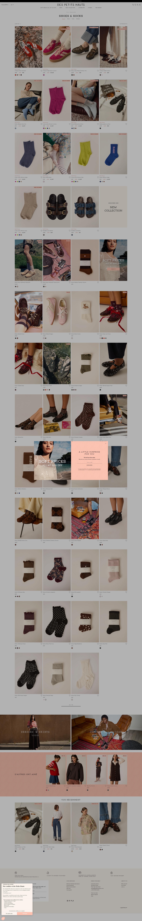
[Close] (105, 443)
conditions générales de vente (94, 469)
